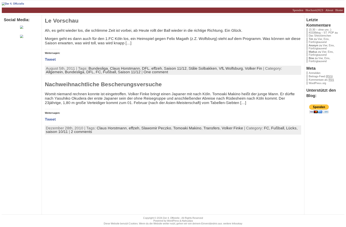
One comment (156, 72)
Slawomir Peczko (156, 128)
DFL (145, 68)
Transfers (211, 128)
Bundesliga (98, 68)
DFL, (91, 72)
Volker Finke (232, 128)
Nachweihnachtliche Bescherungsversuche (103, 84)
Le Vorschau (61, 21)
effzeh (156, 68)
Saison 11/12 (175, 68)
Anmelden (314, 72)
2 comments (81, 132)
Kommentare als (321, 79)
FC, (99, 72)
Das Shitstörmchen (320, 35)
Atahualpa (187, 220)
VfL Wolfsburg (231, 68)
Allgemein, (55, 72)
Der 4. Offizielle (171, 218)
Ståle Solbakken (203, 68)
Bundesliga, (75, 72)
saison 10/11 (57, 132)
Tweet (50, 59)
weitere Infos (230, 223)
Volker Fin (253, 68)
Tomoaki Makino (187, 128)
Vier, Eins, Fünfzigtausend (319, 41)
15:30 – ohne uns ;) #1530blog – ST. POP (321, 31)
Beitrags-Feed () (321, 76)
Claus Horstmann (125, 68)
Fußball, (110, 72)
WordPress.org (317, 83)
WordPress (173, 220)
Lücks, (292, 128)
